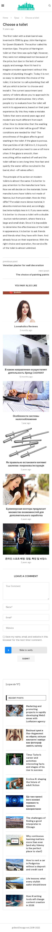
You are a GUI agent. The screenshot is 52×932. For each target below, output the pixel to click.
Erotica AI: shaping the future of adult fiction (36, 782)
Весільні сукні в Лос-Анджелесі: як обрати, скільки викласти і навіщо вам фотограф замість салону (36, 738)
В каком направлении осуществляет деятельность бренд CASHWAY (26, 371)
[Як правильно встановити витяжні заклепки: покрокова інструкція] (26, 442)
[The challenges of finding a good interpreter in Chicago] (14, 822)
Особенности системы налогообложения (26, 417)
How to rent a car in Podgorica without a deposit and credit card (35, 865)
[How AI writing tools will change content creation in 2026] (14, 900)
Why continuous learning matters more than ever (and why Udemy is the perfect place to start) (35, 844)
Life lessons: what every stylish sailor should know (36, 881)
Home (5, 18)
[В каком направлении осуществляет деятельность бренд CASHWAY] (26, 350)
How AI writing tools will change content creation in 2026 (35, 901)
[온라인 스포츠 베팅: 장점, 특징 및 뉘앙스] (26, 538)
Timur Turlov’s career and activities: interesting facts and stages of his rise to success (35, 762)
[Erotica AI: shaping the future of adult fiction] (14, 783)
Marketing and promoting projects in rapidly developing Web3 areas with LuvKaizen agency (36, 714)
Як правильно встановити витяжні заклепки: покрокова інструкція (26, 464)
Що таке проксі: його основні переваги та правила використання (34, 802)
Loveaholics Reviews (26, 326)
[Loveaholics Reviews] (26, 306)
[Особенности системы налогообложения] (26, 396)
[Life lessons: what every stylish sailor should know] (14, 883)
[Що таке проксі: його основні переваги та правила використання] (14, 801)
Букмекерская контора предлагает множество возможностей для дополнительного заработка (26, 512)
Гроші (16, 18)
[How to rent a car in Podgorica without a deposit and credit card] (14, 865)
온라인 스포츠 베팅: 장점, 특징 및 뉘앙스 (26, 558)
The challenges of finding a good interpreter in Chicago (35, 822)
